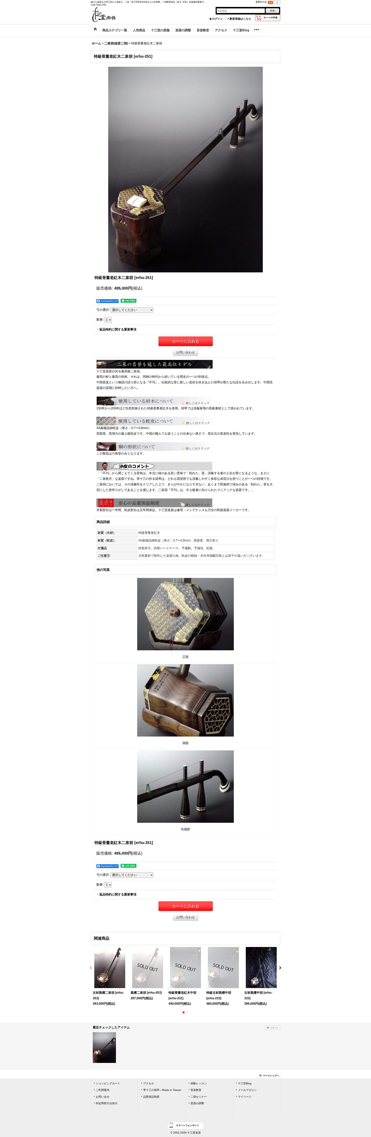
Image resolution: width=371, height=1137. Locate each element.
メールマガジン (247, 1090)
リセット (274, 1028)
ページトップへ (271, 1075)
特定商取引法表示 (106, 1103)
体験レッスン (199, 1083)
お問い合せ (102, 1096)
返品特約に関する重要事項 (117, 329)
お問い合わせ (185, 352)
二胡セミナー (199, 1096)
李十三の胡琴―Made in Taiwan (162, 1090)
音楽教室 (196, 1090)
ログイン (217, 18)
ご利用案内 (102, 1090)
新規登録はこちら (240, 18)
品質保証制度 (151, 1096)
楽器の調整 (197, 1103)
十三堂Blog (244, 1083)
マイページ (244, 1096)
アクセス (148, 1083)
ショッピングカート (108, 1083)
